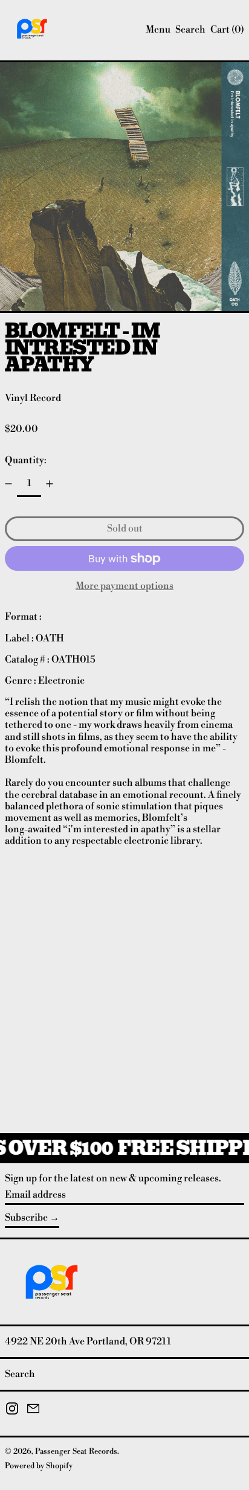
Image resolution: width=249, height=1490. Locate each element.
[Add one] (49, 483)
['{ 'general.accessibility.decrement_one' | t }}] (8, 483)
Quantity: (26, 460)
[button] (190, 29)
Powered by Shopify (39, 1466)
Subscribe (26, 1218)
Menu (158, 30)
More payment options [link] (124, 586)
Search (20, 1374)
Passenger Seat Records (76, 1451)
